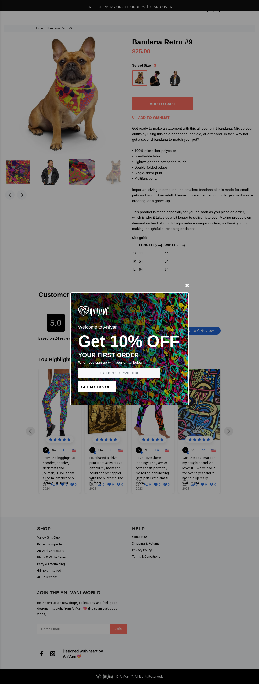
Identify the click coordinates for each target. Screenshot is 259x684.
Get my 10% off (97, 387)
